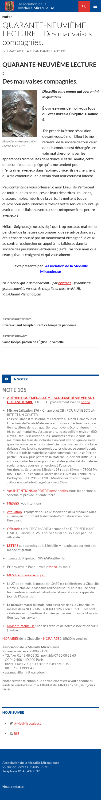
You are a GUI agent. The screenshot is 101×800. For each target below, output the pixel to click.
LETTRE (12, 545)
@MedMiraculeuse (21, 626)
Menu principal (95, 6)
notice (85, 402)
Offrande (13, 529)
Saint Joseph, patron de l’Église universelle (33, 339)
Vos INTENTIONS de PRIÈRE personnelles (37, 491)
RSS (16, 733)
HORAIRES (10, 638)
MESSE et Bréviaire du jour (26, 575)
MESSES (13, 503)
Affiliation (14, 512)
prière (7, 17)
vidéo (53, 567)
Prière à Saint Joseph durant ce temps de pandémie (39, 322)
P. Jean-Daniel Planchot (48, 51)
